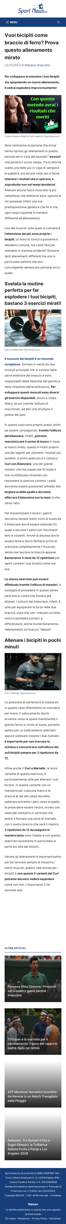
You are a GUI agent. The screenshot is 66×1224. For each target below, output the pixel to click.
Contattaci (55, 1195)
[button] (58, 22)
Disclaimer (55, 1218)
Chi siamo (10, 1218)
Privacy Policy (39, 1218)
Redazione (24, 1218)
